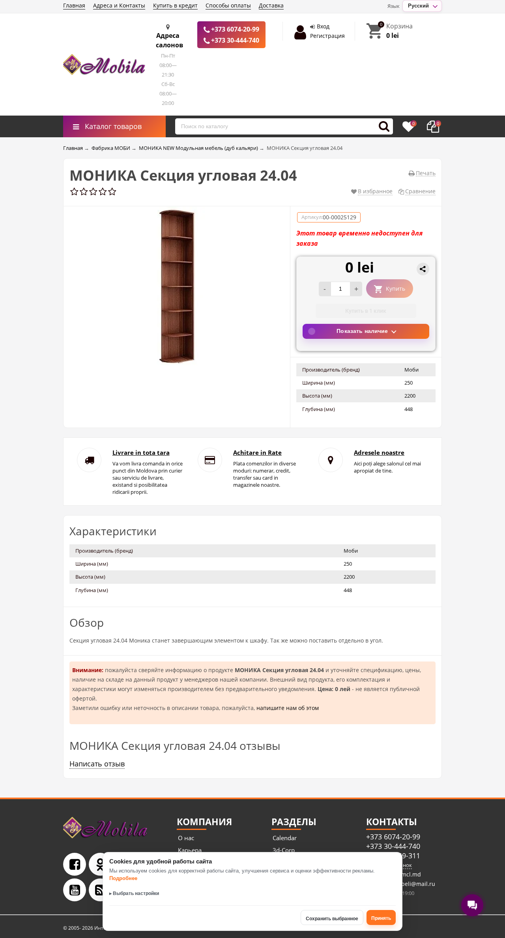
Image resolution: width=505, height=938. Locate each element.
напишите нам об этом (287, 708)
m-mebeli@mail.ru (409, 884)
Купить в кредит (175, 5)
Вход (323, 26)
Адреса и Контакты (119, 5)
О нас (186, 838)
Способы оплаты (228, 5)
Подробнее (123, 878)
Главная (74, 5)
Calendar (285, 838)
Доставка (271, 5)
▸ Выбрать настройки (134, 893)
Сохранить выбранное (332, 918)
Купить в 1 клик (365, 311)
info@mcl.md (402, 874)
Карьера (190, 850)
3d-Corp (284, 850)
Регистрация (327, 35)
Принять (381, 918)
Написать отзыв (97, 763)
